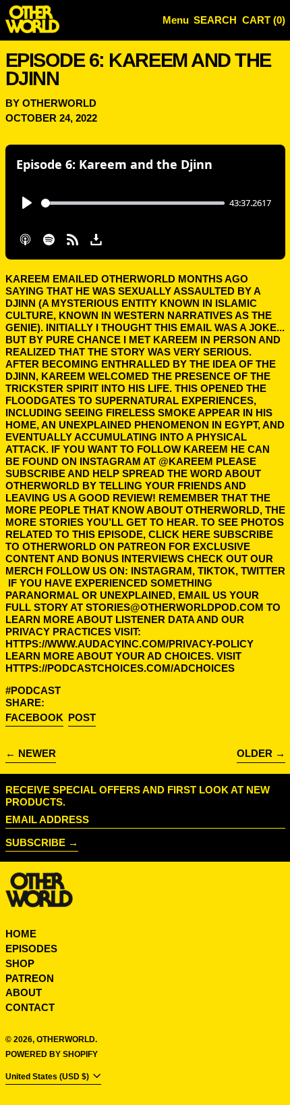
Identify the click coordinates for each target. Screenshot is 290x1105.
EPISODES (31, 948)
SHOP (19, 963)
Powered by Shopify (51, 1054)
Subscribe (35, 842)
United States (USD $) (48, 1076)
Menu (176, 20)
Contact (30, 1007)
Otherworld (65, 1039)
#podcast (33, 690)
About (23, 992)
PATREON (29, 978)
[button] (215, 20)
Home (20, 933)
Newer (37, 753)
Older (254, 753)
